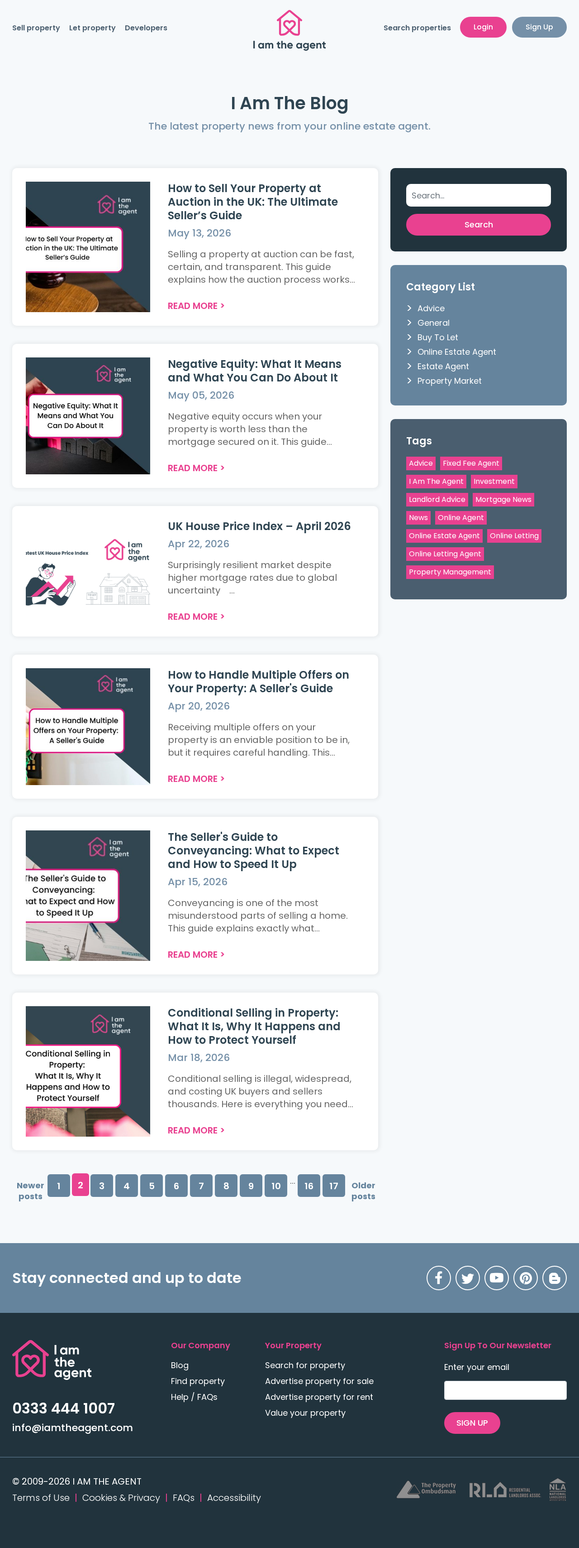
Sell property (36, 28)
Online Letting (514, 535)
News (418, 517)
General (434, 322)
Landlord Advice (437, 499)
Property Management (450, 572)
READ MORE (193, 305)
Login (483, 27)
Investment (494, 481)
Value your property (305, 1412)
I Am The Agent (436, 481)
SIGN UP (472, 1422)
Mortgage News (503, 499)
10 (276, 1186)
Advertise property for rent (319, 1397)
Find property (198, 1381)
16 (308, 1186)
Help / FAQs (194, 1397)
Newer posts (30, 1191)
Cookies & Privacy (121, 1498)
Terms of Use (41, 1498)
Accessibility (234, 1498)
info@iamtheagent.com (72, 1428)
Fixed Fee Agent (471, 463)
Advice (431, 308)
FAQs (184, 1498)
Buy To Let (438, 337)
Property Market (450, 380)
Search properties (417, 28)
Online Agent (461, 517)
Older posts (363, 1191)
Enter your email (476, 1367)
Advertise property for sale (319, 1381)
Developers (146, 28)
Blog (180, 1365)
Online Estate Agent (457, 351)
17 (333, 1186)
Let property (92, 28)
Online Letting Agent (445, 554)
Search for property (305, 1365)
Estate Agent (443, 366)
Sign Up (539, 27)
